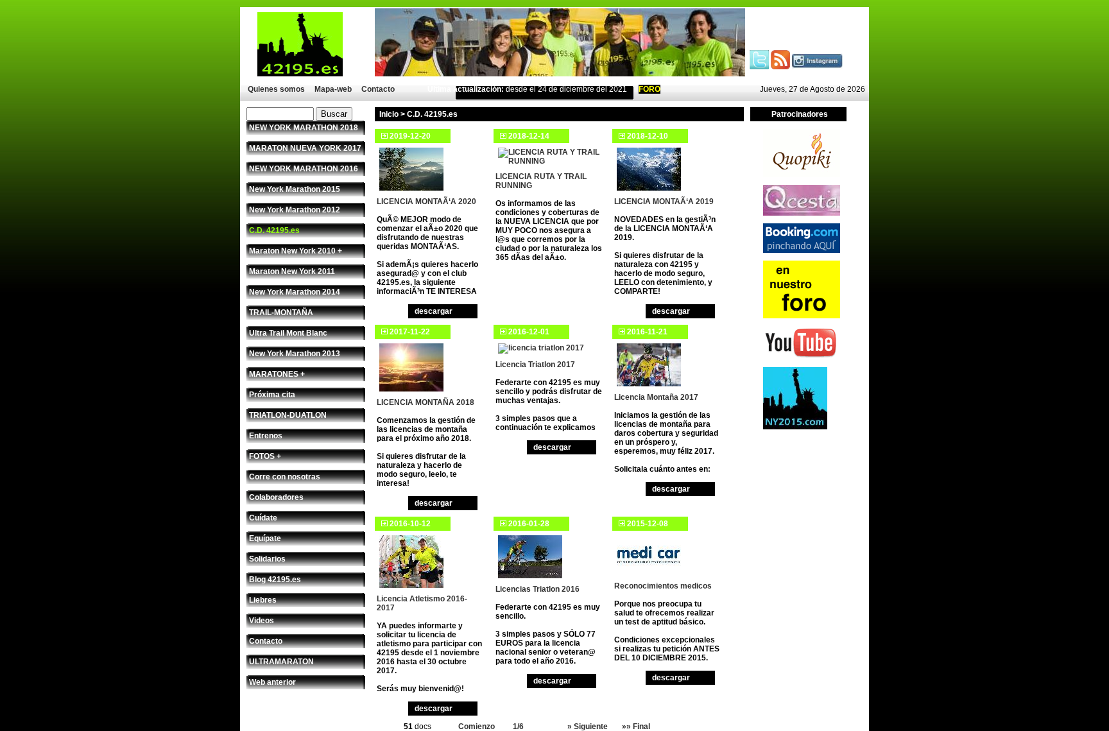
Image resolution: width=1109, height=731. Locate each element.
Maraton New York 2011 (292, 271)
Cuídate (263, 517)
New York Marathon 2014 (294, 292)
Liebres (263, 600)
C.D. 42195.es (274, 230)
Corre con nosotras (284, 476)
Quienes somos (276, 89)
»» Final (636, 726)
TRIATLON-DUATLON (288, 415)
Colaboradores (276, 497)
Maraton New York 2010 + (295, 250)
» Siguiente (587, 726)
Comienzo (476, 726)
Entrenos (265, 435)
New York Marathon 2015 (294, 189)
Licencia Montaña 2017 (656, 397)
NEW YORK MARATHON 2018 (303, 127)
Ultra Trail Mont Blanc (288, 333)
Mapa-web (333, 89)
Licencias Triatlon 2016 (537, 589)
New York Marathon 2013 (294, 353)
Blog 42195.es (275, 579)
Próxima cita (272, 394)
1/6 (518, 726)
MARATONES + (277, 374)
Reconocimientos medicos (663, 585)
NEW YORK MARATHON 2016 (303, 168)
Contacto (378, 89)
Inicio (389, 114)
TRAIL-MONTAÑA (281, 312)
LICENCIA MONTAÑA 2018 (425, 402)
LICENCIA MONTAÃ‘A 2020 (426, 201)
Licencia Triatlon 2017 (535, 364)
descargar (433, 311)
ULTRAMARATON (281, 661)
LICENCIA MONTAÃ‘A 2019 (664, 201)
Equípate (265, 538)
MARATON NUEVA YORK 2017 (305, 148)
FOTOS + (265, 456)
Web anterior (272, 682)
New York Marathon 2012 (294, 209)
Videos (261, 620)
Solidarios (267, 559)
